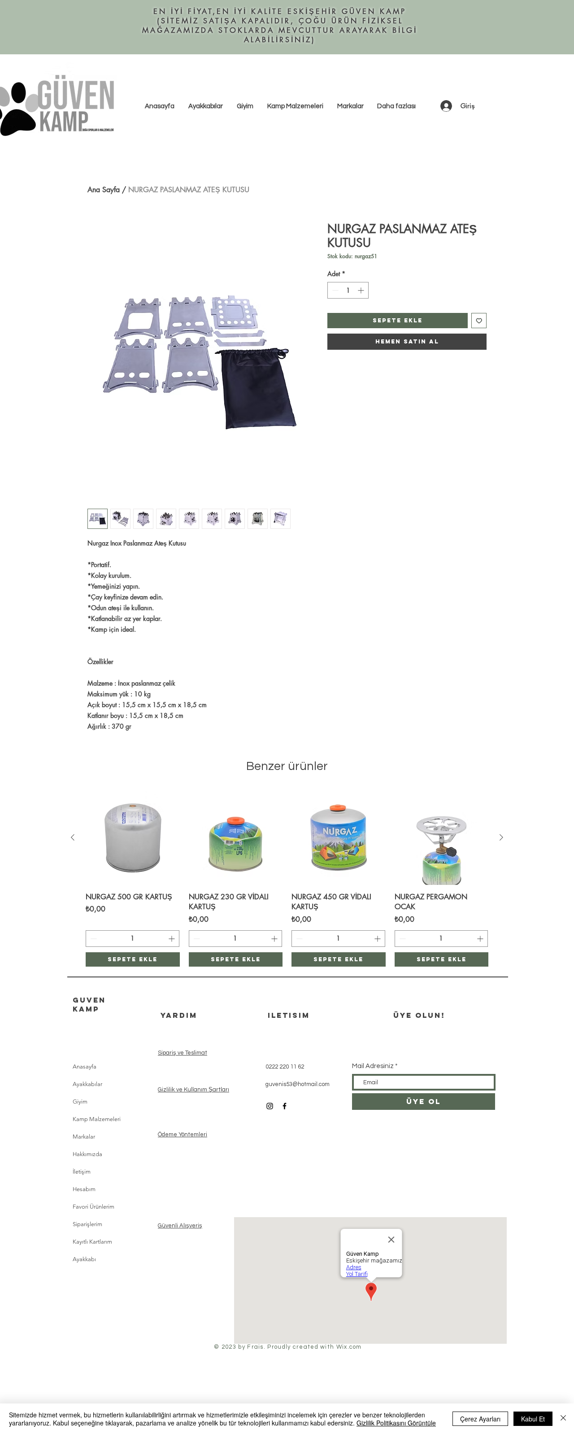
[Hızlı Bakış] (133, 838)
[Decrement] (334, 290)
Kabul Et (533, 1418)
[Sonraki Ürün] (501, 837)
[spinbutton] (348, 290)
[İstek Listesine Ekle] (479, 321)
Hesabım (84, 1189)
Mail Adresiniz (373, 1066)
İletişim (82, 1171)
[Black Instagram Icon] (269, 1106)
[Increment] (361, 290)
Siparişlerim (87, 1224)
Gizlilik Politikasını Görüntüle (396, 1422)
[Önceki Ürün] (72, 837)
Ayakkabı (84, 1259)
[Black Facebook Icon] (284, 1106)
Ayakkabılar (87, 1084)
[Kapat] (563, 1419)
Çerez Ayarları (480, 1418)
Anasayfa (84, 1066)
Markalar (84, 1136)
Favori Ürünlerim (93, 1206)
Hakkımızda (87, 1154)
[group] (287, 878)
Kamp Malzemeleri (97, 1119)
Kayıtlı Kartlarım (92, 1241)
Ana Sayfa (103, 189)
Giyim (80, 1101)
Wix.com (349, 1347)
